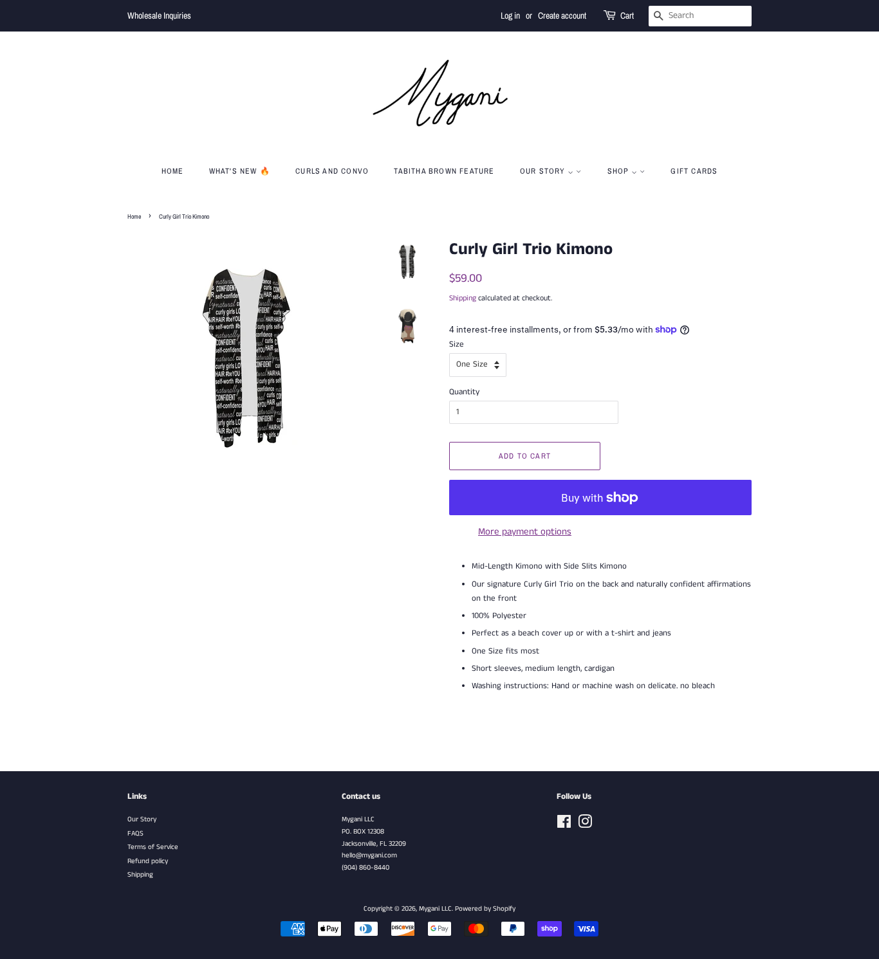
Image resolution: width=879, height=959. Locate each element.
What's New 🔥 (239, 171)
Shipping (462, 298)
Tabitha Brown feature (444, 171)
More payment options (524, 531)
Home (173, 171)
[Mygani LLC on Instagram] (585, 825)
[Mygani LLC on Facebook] (564, 825)
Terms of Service (152, 847)
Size (456, 344)
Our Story (141, 819)
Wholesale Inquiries (159, 15)
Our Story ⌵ (548, 171)
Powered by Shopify (485, 909)
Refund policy (147, 861)
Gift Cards (694, 171)
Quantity (464, 392)
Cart (627, 15)
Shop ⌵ (623, 171)
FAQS (135, 833)
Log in (510, 15)
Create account (562, 15)
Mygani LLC (435, 909)
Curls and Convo (332, 171)
